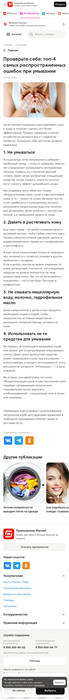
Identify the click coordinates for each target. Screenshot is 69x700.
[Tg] (17, 565)
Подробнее (39, 685)
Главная (7, 44)
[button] (34, 25)
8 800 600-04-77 (46, 647)
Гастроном (10, 606)
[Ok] (26, 565)
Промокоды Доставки (17, 588)
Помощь (8, 600)
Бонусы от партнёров (16, 594)
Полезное (21, 44)
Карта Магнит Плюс (16, 582)
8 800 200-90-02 (14, 647)
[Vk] (7, 565)
